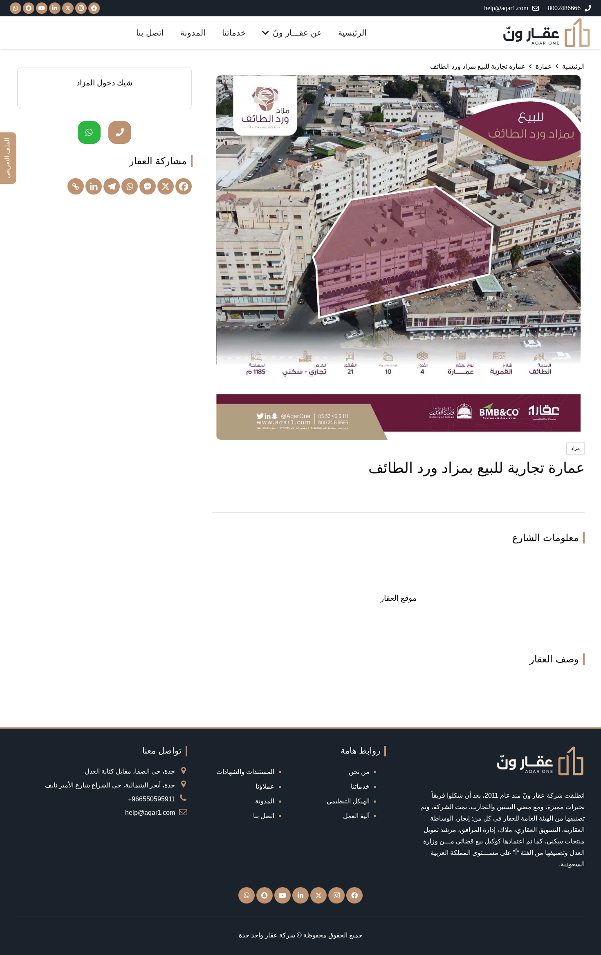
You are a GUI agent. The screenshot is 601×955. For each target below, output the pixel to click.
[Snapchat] (264, 895)
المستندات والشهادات (245, 771)
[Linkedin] (93, 186)
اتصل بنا (263, 815)
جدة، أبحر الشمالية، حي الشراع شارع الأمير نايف (110, 785)
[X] (68, 8)
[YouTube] (41, 8)
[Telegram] (111, 186)
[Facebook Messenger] (147, 186)
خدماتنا (360, 786)
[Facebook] (94, 8)
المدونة (264, 801)
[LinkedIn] (55, 8)
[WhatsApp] (15, 8)
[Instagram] (81, 8)
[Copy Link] (75, 186)
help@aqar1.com (150, 812)
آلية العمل (356, 815)
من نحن (359, 771)
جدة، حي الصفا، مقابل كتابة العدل (130, 771)
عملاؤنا (265, 786)
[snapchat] (28, 8)
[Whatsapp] (129, 186)
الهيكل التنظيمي (348, 801)
